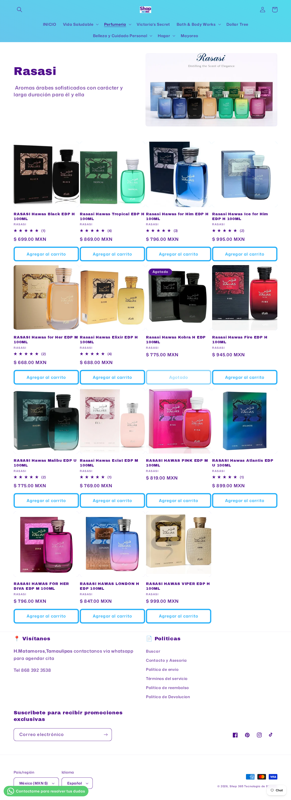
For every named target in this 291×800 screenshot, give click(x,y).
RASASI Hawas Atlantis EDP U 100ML (242, 463)
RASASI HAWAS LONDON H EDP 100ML (109, 586)
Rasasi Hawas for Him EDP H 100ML (177, 216)
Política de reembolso (167, 687)
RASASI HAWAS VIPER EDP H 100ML (178, 586)
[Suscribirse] (106, 734)
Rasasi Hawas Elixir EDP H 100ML (109, 339)
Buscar (153, 651)
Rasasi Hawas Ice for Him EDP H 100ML (240, 216)
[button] (20, 10)
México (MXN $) (33, 783)
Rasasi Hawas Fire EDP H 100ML (239, 339)
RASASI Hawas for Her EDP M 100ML (46, 339)
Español (74, 783)
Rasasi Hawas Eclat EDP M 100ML (109, 463)
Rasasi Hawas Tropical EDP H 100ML (112, 216)
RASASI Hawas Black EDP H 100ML (44, 216)
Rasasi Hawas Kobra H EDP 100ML (176, 339)
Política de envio (162, 669)
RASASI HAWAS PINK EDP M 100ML (177, 463)
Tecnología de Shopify (260, 786)
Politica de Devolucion (168, 696)
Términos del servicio (167, 678)
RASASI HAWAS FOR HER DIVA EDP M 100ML (41, 586)
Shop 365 (236, 786)
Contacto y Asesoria (166, 660)
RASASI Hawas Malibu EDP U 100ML (45, 463)
